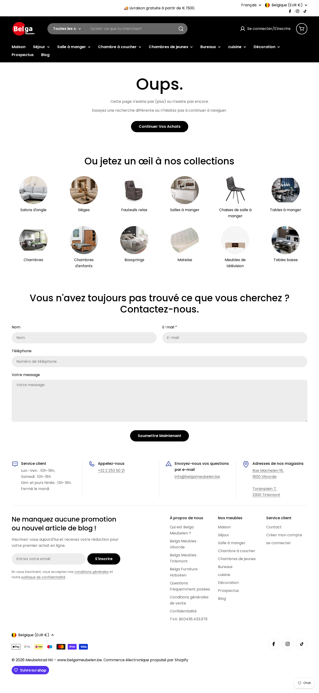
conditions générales (91, 571)
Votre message (26, 374)
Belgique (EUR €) (287, 5)
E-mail (169, 327)
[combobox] (117, 28)
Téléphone (22, 351)
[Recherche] (181, 29)
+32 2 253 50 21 (111, 470)
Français (249, 5)
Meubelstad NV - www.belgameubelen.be (63, 660)
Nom (16, 327)
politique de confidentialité (43, 577)
